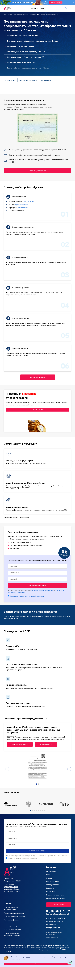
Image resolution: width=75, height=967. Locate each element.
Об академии (51, 871)
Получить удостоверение (37, 171)
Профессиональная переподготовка (11, 909)
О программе (10, 80)
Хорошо (37, 964)
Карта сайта (50, 891)
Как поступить (47, 80)
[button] (36, 784)
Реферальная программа (55, 898)
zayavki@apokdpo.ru (21, 204)
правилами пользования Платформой (58, 855)
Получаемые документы (28, 80)
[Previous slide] (7, 769)
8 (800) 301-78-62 (37, 8)
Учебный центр (8, 14)
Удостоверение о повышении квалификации (41, 41)
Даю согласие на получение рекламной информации (27, 596)
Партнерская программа (55, 895)
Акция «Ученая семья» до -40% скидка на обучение (25, 483)
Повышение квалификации (20, 14)
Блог (48, 875)
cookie (28, 957)
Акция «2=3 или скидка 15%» (17, 507)
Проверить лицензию (20, 744)
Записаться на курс (37, 377)
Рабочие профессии (11, 920)
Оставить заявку (37, 409)
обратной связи (22, 208)
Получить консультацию (37, 585)
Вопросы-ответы (52, 881)
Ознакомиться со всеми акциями (16, 517)
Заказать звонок (58, 904)
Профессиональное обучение (14, 916)
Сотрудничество (52, 885)
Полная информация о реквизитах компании (12, 934)
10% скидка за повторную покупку (19, 461)
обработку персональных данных (43, 590)
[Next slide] (69, 769)
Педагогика (32, 14)
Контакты (50, 888)
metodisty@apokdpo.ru (12, 891)
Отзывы (49, 878)
